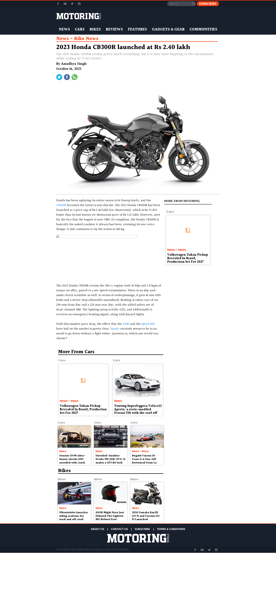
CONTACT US (119, 529)
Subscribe (208, 3)
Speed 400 (148, 324)
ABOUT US (97, 529)
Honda (114, 328)
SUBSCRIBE (142, 529)
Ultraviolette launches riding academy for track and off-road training (73, 517)
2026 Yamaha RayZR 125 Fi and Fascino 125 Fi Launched (146, 516)
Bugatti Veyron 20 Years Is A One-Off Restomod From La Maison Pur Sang (144, 461)
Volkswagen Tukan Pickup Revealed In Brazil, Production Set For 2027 (187, 258)
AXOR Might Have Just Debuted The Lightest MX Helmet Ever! (110, 516)
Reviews (114, 29)
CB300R (61, 205)
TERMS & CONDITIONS (171, 529)
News (64, 29)
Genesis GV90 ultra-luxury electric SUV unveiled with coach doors (72, 461)
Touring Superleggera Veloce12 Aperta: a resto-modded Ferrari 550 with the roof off (138, 409)
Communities (203, 29)
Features (137, 29)
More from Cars (76, 352)
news (62, 39)
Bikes (95, 29)
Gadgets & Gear (168, 29)
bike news (86, 39)
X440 (126, 324)
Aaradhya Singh (74, 64)
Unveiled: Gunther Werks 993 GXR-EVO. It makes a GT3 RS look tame (110, 461)
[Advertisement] (192, 372)
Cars (79, 29)
